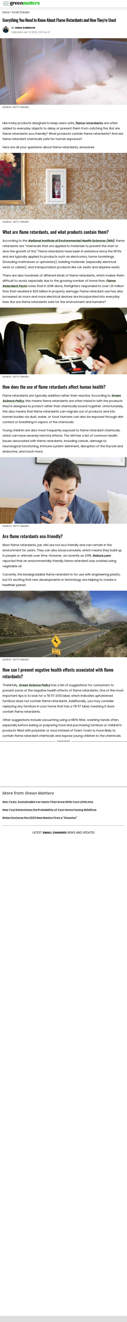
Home (5, 12)
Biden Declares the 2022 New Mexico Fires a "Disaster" (39, 818)
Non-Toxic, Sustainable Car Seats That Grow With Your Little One (47, 802)
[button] (6, 4)
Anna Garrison (25, 27)
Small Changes (20, 12)
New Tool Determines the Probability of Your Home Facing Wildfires (49, 810)
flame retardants (89, 123)
